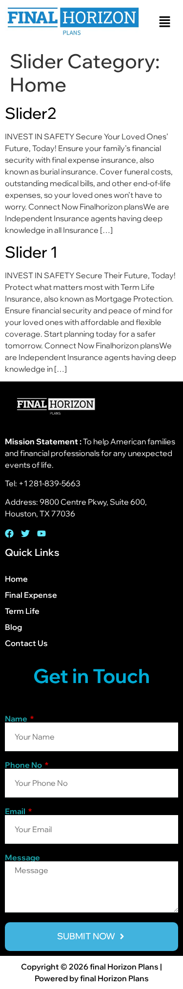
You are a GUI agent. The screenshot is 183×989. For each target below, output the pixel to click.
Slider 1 (31, 252)
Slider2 (31, 113)
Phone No (24, 765)
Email (16, 811)
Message (22, 857)
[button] (164, 22)
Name (17, 719)
